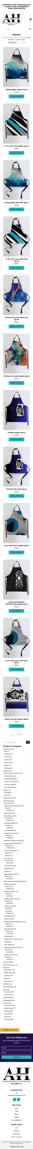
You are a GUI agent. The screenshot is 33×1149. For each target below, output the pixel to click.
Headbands (7, 754)
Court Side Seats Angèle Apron (16, 546)
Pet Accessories (8, 987)
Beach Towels (8, 813)
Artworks (6, 771)
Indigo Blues (8, 868)
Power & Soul (8, 919)
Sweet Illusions (9, 929)
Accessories (7, 749)
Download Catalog (10, 1030)
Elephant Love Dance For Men (13, 840)
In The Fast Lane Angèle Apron (16, 146)
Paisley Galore (8, 884)
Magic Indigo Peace (10, 874)
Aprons (7, 853)
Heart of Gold (7, 962)
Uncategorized (7, 1000)
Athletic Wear (8, 973)
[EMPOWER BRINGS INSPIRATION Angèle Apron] (16, 579)
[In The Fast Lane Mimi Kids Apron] (16, 236)
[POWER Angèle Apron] (16, 410)
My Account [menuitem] (16, 1134)
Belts (5, 751)
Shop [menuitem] (16, 1111)
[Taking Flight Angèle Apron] (16, 67)
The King (7, 942)
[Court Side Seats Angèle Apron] (16, 523)
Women (7, 818)
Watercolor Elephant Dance (12, 947)
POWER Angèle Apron (16, 433)
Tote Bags (7, 768)
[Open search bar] (8, 29)
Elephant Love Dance (10, 833)
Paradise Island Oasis (10, 899)
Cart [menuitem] (16, 1128)
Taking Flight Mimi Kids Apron (16, 203)
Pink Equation (8, 916)
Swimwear (7, 981)
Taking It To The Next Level (12, 939)
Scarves (6, 759)
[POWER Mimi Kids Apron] (16, 466)
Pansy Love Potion (9, 891)
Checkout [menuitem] (16, 1131)
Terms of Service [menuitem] (16, 1137)
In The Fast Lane (9, 866)
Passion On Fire (9, 906)
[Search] (28, 742)
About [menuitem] (16, 1114)
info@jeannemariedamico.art (16, 1095)
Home (4, 37)
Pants (6, 795)
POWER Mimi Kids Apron (16, 489)
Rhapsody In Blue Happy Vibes (13, 922)
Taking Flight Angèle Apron (16, 89)
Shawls (6, 765)
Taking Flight (8, 936)
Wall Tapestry (8, 944)
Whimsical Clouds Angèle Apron (16, 376)
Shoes (6, 978)
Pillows (7, 855)
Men (6, 808)
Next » (21, 734)
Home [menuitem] (16, 1108)
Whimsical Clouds (9, 955)
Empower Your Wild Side (11, 843)
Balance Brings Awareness (12, 773)
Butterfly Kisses (9, 776)
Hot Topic (7, 858)
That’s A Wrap (7, 997)
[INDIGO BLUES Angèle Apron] (16, 696)
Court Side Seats (9, 787)
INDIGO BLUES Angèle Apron (16, 719)
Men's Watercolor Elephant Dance (14, 881)
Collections (10, 37)
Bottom (5, 790)
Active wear (7, 994)
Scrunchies (7, 762)
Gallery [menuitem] (16, 1117)
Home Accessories (20, 37)
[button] (16, 1057)
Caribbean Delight (9, 779)
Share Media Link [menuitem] (16, 1120)
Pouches (7, 757)
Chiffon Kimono (8, 798)
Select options (16, 96)
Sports (5, 989)
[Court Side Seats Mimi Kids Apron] (16, 638)
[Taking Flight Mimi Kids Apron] (16, 180)
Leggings (7, 792)
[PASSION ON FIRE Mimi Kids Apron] (16, 295)
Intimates (7, 1014)
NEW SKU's (6, 984)
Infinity (6, 871)
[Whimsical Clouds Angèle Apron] (16, 353)
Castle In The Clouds (10, 781)
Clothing (8, 810)
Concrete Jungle (9, 784)
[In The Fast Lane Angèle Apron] (16, 123)
